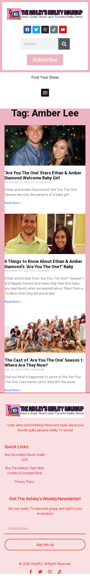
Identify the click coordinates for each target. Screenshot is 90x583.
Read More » (13, 203)
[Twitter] (36, 29)
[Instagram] (45, 29)
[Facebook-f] (31, 572)
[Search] (64, 44)
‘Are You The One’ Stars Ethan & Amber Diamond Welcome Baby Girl (43, 175)
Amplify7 (36, 564)
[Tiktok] (54, 29)
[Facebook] (27, 29)
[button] (45, 93)
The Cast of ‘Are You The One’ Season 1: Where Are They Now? (44, 363)
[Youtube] (63, 29)
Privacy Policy (25, 481)
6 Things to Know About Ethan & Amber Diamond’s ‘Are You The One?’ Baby (43, 264)
